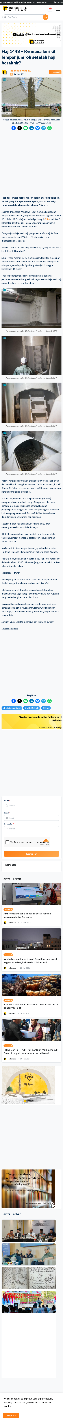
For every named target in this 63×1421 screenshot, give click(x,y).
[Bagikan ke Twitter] (19, 128)
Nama (7, 801)
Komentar (9, 824)
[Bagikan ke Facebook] (13, 128)
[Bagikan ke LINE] (25, 128)
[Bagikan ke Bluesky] (37, 128)
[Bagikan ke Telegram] (43, 128)
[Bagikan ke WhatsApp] (49, 128)
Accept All (11, 1415)
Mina (47, 219)
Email (7, 813)
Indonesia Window (20, 70)
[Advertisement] (31, 163)
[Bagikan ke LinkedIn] (31, 128)
